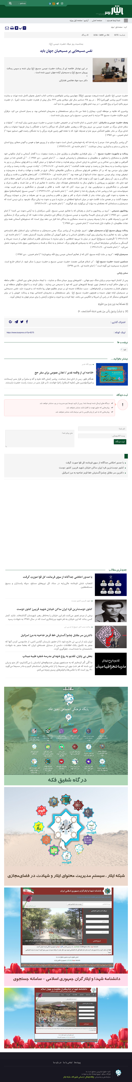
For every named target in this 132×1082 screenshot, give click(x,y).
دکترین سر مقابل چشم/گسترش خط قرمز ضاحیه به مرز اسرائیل (93, 473)
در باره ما (57, 1063)
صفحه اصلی (97, 20)
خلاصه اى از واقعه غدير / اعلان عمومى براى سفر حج (64, 372)
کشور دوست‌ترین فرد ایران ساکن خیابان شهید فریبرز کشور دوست (91, 468)
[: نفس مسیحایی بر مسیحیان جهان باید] (7, 28)
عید (124, 349)
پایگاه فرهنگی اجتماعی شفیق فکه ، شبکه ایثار (78, 1077)
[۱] (80, 96)
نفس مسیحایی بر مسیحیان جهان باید (66, 51)
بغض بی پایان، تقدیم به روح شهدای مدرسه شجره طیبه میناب (57, 656)
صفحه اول (78, 20)
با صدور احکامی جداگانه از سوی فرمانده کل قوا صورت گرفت (95, 463)
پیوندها (77, 1063)
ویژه (71, 20)
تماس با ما (67, 1063)
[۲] (98, 100)
